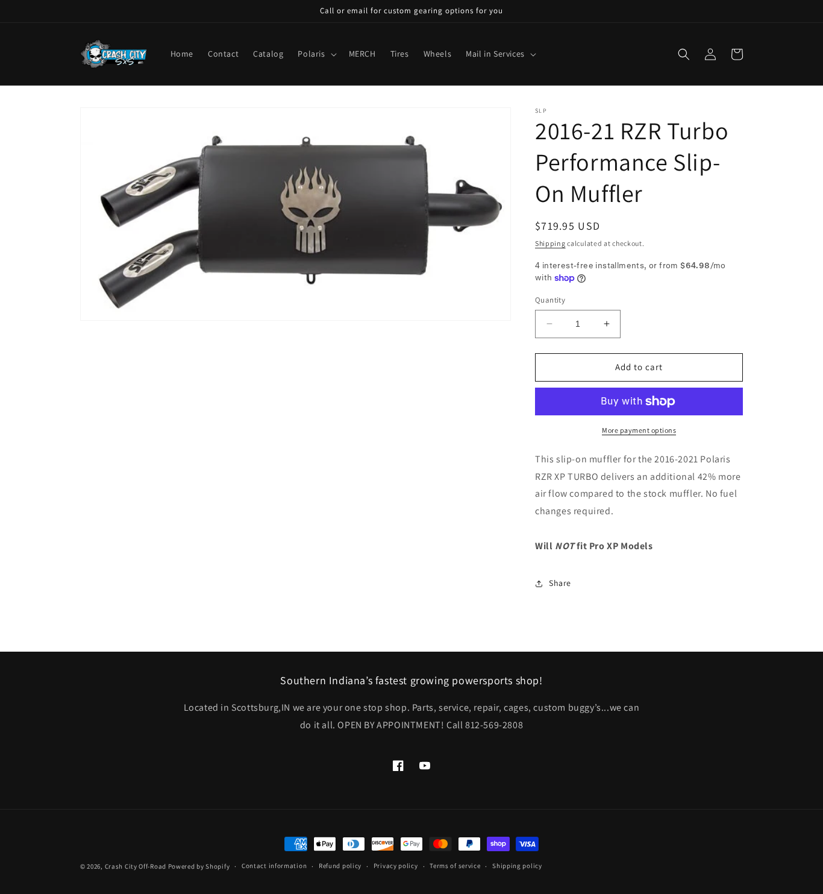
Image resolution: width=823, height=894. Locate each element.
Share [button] (560, 583)
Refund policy (340, 865)
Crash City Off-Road (135, 866)
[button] (315, 53)
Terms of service (455, 865)
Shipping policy (517, 865)
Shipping (550, 243)
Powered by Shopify (199, 866)
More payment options (639, 430)
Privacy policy (396, 865)
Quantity (550, 300)
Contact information (274, 865)
